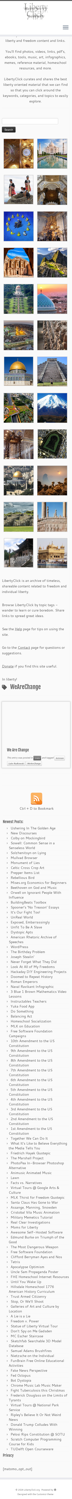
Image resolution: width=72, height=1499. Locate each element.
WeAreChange (34, 763)
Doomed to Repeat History (32, 976)
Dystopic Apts (22, 932)
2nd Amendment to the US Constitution (31, 1121)
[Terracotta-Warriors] (52, 334)
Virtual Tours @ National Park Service (34, 1407)
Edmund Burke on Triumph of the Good (36, 1239)
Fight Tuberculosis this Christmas (38, 1390)
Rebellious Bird (23, 877)
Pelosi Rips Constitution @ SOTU (38, 1434)
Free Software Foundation (31, 1251)
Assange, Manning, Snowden (34, 1207)
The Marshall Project (27, 1158)
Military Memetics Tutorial (32, 1217)
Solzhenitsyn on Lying (28, 852)
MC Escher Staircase (27, 1335)
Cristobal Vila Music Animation (35, 1212)
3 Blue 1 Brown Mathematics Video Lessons (37, 994)
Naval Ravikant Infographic (32, 986)
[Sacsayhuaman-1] (18, 516)
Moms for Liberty (24, 1227)
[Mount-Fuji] (52, 407)
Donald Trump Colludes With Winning (33, 1427)
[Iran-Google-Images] (52, 298)
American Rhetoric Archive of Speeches (33, 939)
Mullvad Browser (24, 857)
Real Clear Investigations (30, 1222)
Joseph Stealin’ (22, 956)
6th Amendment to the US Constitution (30, 1082)
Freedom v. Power (25, 1321)
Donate (8, 666)
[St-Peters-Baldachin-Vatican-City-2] (52, 189)
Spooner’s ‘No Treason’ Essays (35, 907)
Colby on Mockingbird (28, 838)
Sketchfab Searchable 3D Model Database (35, 1343)
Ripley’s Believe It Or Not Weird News (35, 1417)
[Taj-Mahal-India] (52, 153)
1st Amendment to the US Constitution (30, 1131)
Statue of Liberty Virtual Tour (34, 1326)
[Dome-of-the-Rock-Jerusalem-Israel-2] (18, 370)
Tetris (15, 1261)
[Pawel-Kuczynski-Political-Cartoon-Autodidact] (18, 225)
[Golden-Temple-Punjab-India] (52, 552)
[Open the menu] (66, 28)
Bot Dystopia (21, 1380)
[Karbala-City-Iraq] (18, 334)
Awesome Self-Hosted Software (37, 1232)
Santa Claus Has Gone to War (34, 1202)
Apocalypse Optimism (27, 1266)
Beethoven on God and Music (34, 887)
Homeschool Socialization (31, 1021)
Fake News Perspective (29, 1370)
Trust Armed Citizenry (28, 1296)
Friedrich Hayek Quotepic (30, 1153)
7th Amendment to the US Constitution (30, 1072)
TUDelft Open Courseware (32, 1448)
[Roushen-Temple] (18, 552)
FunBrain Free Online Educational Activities (36, 1363)
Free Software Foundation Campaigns (30, 1033)
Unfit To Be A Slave (26, 927)
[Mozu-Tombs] (52, 443)
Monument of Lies (25, 862)
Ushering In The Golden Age (33, 828)
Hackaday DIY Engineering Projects (38, 971)
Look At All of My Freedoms (33, 966)
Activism (60, 758)
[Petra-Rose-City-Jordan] (18, 262)
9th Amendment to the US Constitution (30, 1053)
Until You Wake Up (26, 1281)
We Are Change (18, 750)
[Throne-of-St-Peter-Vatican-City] (52, 225)
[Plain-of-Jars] (18, 189)
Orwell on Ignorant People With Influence (35, 895)
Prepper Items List (25, 872)
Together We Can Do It (29, 1138)
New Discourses (24, 833)
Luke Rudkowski (16, 763)
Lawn (15, 1177)
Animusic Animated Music (31, 1172)
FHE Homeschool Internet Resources (40, 1276)
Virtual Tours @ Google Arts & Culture (34, 1190)
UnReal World (22, 917)
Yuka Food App (22, 1006)
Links (37, 758)
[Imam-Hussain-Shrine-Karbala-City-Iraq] (18, 153)
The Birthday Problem (28, 951)
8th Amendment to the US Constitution (30, 1063)
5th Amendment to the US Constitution (30, 1092)
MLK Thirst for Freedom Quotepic (38, 1197)
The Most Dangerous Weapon (34, 1246)
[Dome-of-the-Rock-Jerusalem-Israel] (18, 479)
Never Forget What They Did (34, 961)
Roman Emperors (24, 981)
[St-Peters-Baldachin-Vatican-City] (18, 443)
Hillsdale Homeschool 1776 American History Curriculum (32, 1289)
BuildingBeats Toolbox (28, 902)
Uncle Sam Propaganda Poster (34, 1271)
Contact (24, 647)
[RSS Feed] (36, 799)
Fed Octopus (21, 1375)
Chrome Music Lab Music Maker (36, 1385)
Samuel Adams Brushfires (31, 1350)
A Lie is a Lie (20, 1316)
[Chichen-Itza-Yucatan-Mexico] (52, 371)
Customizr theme (44, 1494)
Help (18, 628)
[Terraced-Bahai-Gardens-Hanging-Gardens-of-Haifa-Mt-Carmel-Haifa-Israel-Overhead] (18, 407)
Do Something (22, 1011)
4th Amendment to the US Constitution (30, 1102)
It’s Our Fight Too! (25, 912)
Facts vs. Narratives (26, 1182)
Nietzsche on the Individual (32, 1355)
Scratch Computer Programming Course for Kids (35, 1441)
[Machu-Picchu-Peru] (52, 262)
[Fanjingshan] (52, 479)
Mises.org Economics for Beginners (38, 882)
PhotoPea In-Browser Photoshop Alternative (36, 1165)
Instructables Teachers (28, 1001)
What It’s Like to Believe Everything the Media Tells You (38, 1146)
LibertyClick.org (32, 1489)
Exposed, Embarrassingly (30, 922)
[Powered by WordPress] (55, 1489)
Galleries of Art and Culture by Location (34, 1309)
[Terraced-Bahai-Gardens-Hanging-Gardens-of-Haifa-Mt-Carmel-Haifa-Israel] (18, 298)
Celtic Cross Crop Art (27, 867)
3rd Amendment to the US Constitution (30, 1111)
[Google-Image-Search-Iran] (52, 516)
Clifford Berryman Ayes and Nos (36, 1256)
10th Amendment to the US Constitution (32, 1043)
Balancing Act (21, 1016)
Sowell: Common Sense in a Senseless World (32, 845)
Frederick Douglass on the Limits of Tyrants (38, 1397)
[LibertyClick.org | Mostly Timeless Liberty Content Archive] (36, 11)
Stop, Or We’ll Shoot (27, 1301)
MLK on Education (25, 1026)
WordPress (19, 946)
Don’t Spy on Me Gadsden (31, 1330)
